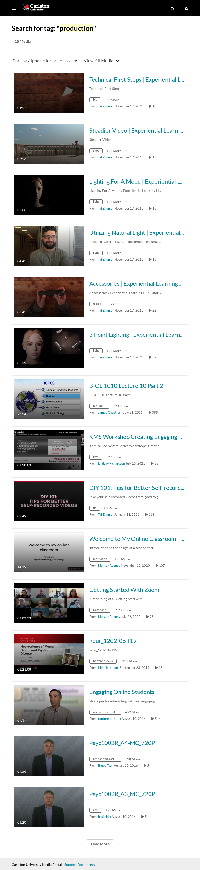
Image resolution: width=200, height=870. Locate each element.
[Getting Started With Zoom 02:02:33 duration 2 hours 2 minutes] (49, 603)
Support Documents (79, 864)
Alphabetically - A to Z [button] (42, 60)
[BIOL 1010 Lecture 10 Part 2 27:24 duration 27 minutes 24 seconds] (49, 399)
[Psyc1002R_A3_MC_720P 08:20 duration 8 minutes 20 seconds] (49, 807)
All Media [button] (98, 60)
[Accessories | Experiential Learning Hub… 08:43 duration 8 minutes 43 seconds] (49, 296)
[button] (16, 8)
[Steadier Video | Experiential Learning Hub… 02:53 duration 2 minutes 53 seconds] (49, 143)
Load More (100, 843)
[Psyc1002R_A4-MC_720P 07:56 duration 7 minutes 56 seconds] (49, 756)
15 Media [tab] (23, 41)
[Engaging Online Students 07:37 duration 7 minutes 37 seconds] (49, 705)
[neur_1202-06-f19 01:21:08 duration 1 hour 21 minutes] (49, 654)
